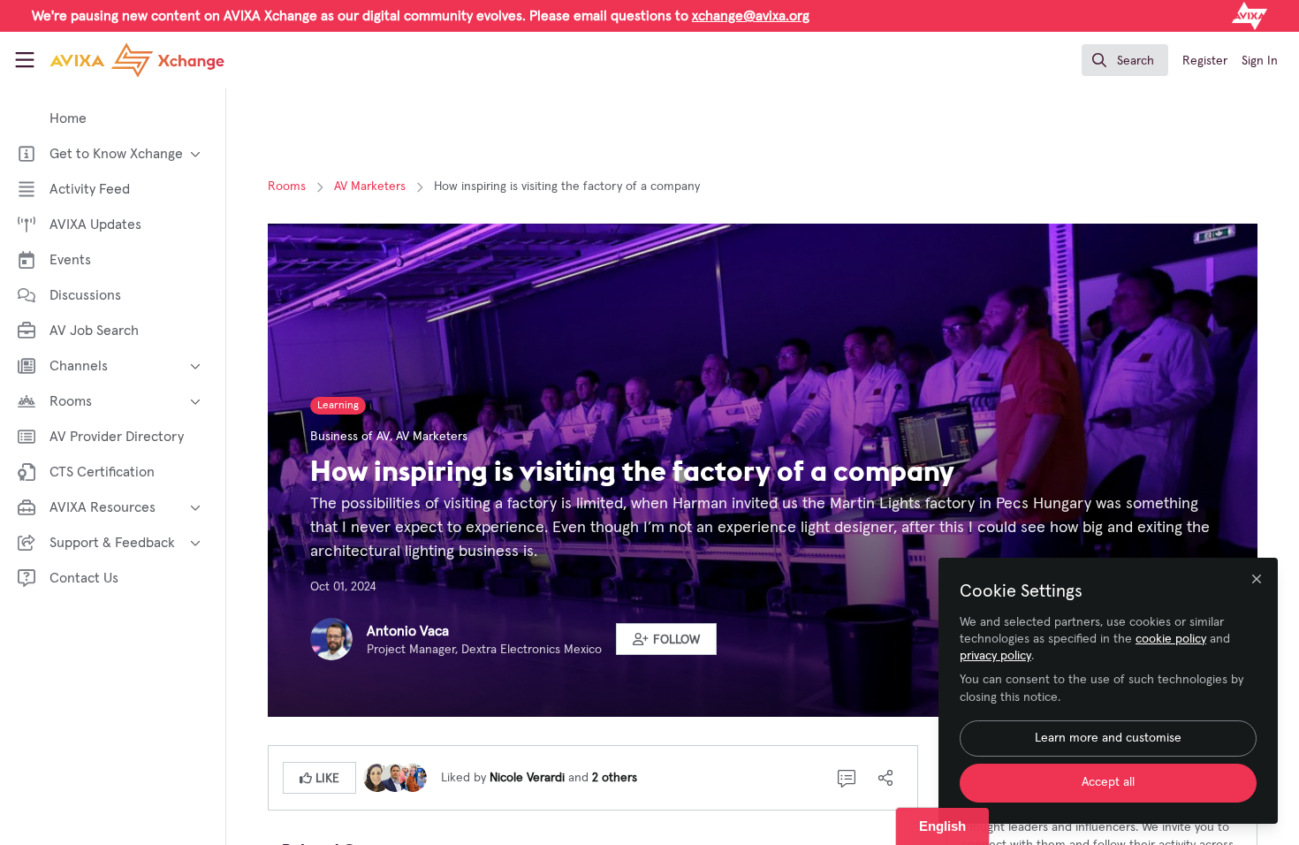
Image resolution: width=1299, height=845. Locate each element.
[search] (1125, 60)
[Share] (885, 778)
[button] (666, 639)
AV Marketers (370, 186)
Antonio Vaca (408, 631)
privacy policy (995, 656)
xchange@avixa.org (750, 16)
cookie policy (1171, 639)
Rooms (287, 186)
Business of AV (350, 436)
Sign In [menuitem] (1260, 61)
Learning (338, 405)
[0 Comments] (846, 778)
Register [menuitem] (1204, 61)
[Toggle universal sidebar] (24, 60)
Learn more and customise (1108, 738)
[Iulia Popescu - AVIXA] (413, 777)
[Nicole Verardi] (377, 777)
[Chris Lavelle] (395, 777)
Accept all (1108, 782)
